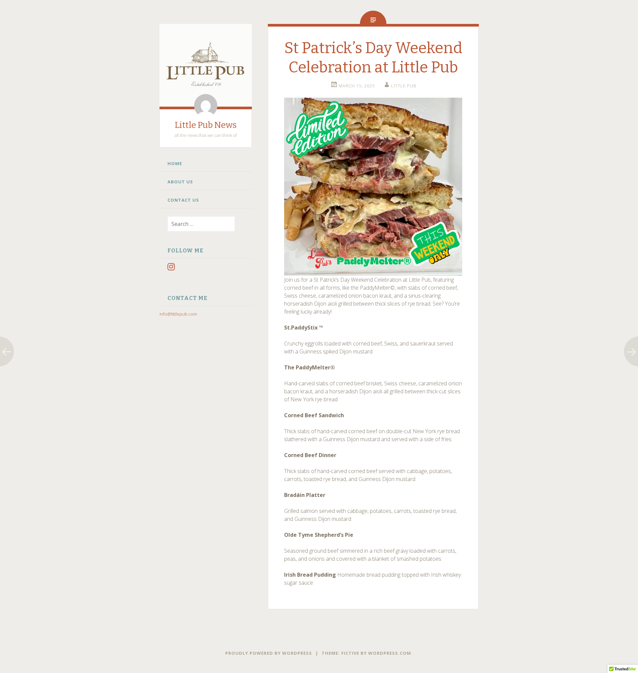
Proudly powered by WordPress (268, 653)
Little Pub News (206, 125)
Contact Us (183, 200)
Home (174, 163)
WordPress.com (389, 653)
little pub (403, 86)
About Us (180, 182)
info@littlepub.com (178, 314)
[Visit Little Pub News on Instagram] (171, 268)
